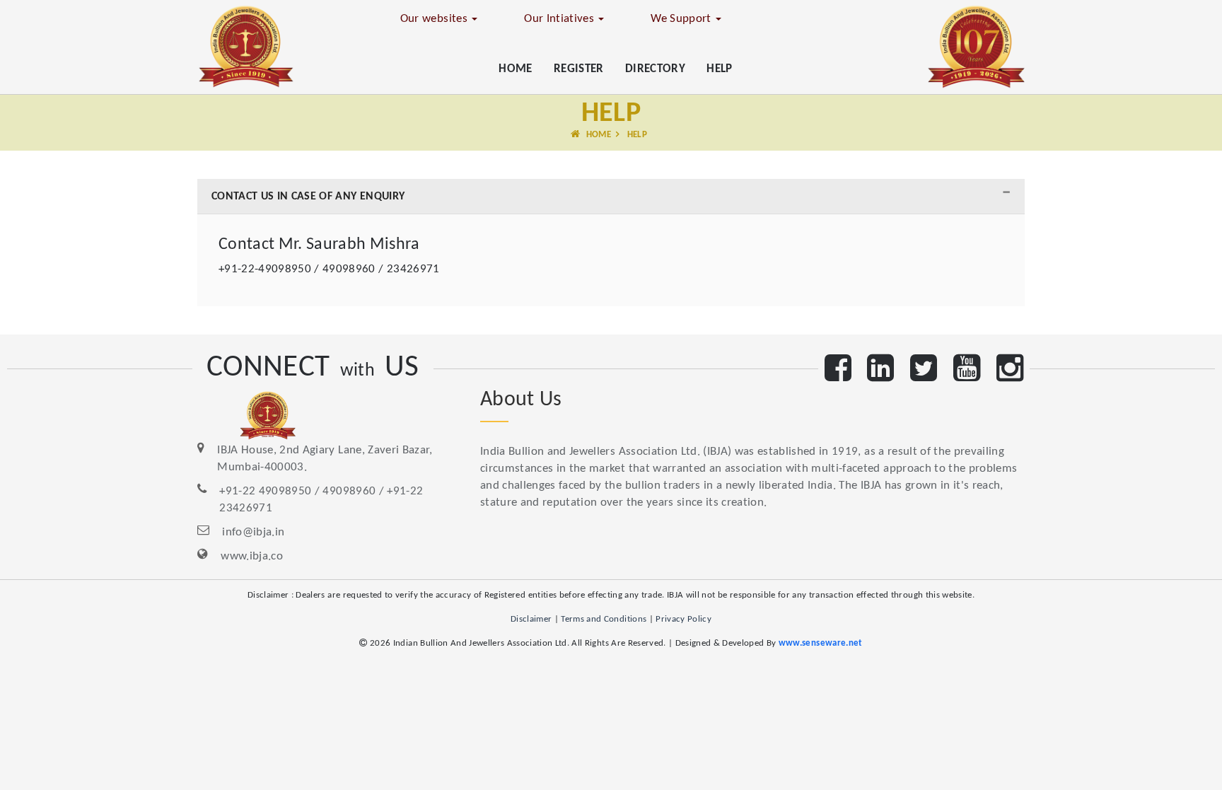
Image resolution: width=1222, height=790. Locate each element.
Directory (655, 69)
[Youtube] (967, 375)
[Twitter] (923, 375)
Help (719, 69)
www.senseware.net (821, 643)
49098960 (349, 491)
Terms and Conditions (603, 619)
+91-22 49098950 (265, 491)
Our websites (435, 19)
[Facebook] (838, 375)
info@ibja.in (253, 532)
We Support (682, 19)
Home (515, 69)
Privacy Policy (683, 619)
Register (579, 69)
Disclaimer (531, 619)
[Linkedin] (880, 375)
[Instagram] (1010, 375)
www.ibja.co (252, 556)
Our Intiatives (560, 19)
